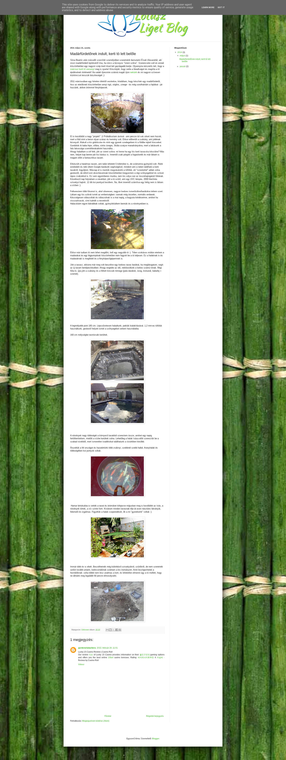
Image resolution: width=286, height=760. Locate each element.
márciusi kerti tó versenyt (82, 69)
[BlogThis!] (110, 629)
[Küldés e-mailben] (107, 629)
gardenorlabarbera (87, 648)
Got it (221, 7)
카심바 (160, 657)
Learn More (208, 7)
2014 (180, 52)
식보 (91, 655)
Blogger (155, 738)
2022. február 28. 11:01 (107, 648)
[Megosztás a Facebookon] (116, 629)
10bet (110, 657)
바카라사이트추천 (146, 657)
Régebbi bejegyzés (155, 716)
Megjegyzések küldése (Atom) (95, 721)
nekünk (133, 72)
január (183, 66)
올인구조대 (145, 655)
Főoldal (107, 716)
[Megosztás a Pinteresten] (119, 629)
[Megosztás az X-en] (113, 629)
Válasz (81, 664)
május (183, 55)
